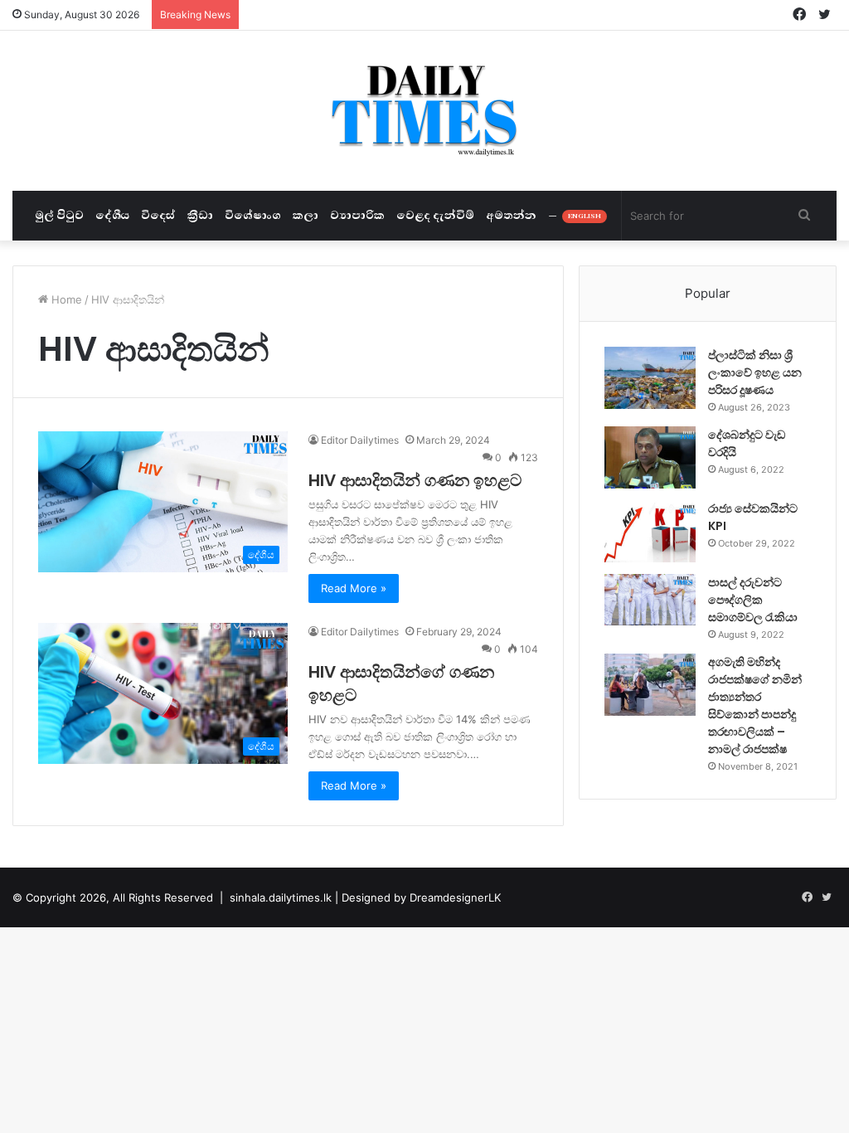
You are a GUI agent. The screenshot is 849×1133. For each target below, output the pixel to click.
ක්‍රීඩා (200, 215)
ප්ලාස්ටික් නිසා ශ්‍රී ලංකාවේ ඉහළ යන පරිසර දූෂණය (755, 372)
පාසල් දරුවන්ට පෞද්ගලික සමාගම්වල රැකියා (753, 599)
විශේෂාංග (253, 215)
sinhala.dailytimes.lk (281, 897)
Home (65, 299)
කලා (305, 215)
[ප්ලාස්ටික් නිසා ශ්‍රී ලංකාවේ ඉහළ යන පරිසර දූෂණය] (650, 378)
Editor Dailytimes (360, 440)
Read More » (353, 588)
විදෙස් (158, 215)
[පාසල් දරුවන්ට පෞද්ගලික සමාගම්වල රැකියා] (650, 599)
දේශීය (112, 215)
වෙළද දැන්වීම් (435, 215)
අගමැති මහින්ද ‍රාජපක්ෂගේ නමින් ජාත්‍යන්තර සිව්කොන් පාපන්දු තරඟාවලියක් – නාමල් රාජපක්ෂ (755, 705)
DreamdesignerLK (455, 897)
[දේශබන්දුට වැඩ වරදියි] (650, 457)
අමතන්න (511, 215)
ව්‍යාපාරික (357, 215)
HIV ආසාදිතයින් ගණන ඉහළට (415, 480)
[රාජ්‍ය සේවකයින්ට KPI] (650, 531)
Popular (707, 293)
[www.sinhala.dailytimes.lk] (425, 111)
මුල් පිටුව (59, 215)
